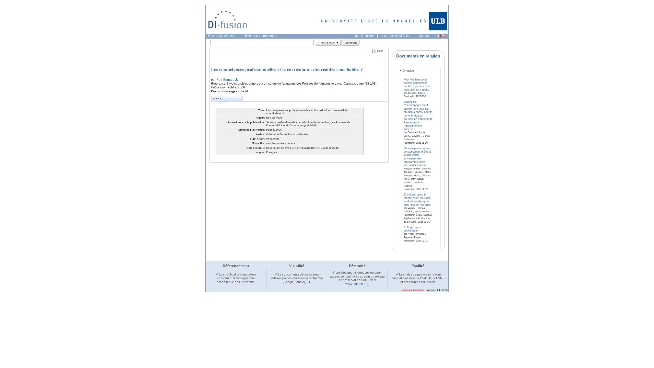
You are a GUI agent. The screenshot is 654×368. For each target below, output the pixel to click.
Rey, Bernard (225, 80)
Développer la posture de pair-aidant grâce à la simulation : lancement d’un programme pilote (417, 154)
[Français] (439, 36)
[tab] (418, 70)
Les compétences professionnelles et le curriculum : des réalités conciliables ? (287, 69)
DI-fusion (408, 70)
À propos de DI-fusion (396, 36)
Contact (424, 36)
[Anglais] (444, 36)
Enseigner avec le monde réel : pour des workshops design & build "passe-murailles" (418, 199)
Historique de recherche (260, 36)
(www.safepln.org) (356, 284)
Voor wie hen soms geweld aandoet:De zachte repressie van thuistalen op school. (417, 84)
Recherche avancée (222, 36)
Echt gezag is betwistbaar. (412, 228)
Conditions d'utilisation (412, 290)
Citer (380, 50)
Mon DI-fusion (364, 36)
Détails (217, 98)
